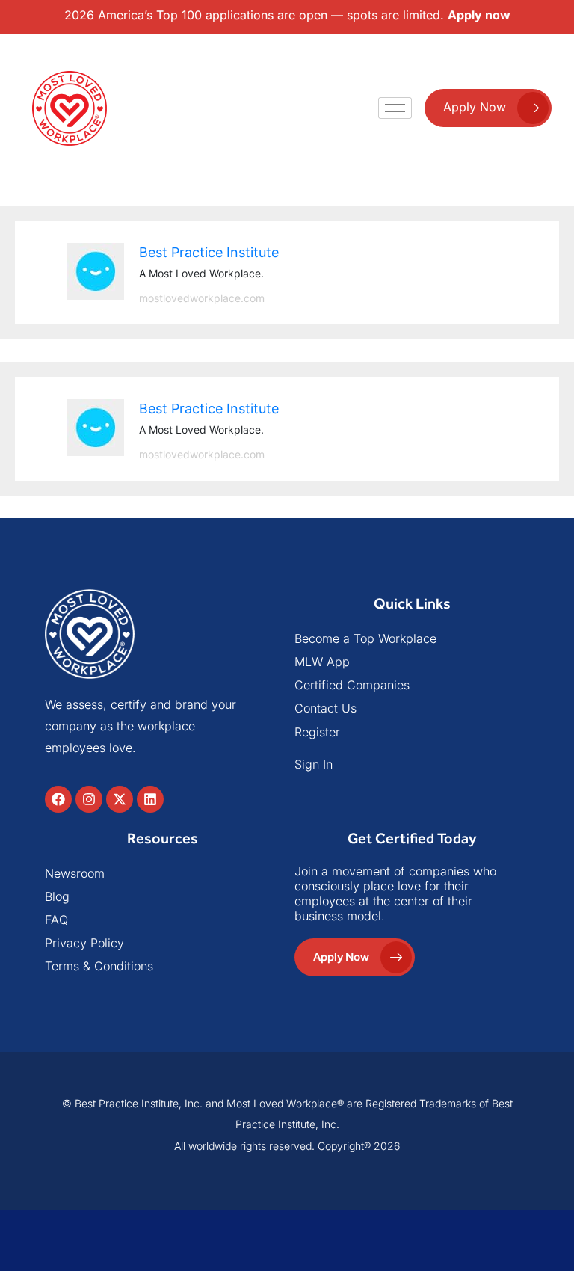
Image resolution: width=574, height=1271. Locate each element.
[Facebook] (58, 799)
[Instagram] (88, 799)
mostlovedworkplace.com (202, 298)
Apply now (479, 14)
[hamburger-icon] (395, 108)
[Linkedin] (150, 799)
